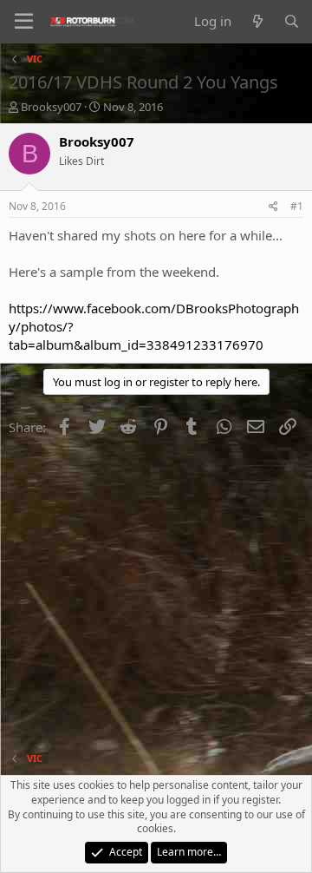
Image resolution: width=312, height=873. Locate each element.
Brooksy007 (51, 107)
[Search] (292, 21)
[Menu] (23, 21)
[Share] (273, 207)
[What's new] (257, 21)
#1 (296, 206)
